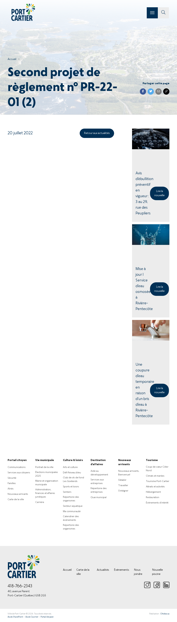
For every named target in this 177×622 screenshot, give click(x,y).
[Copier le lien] (166, 91)
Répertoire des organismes (71, 499)
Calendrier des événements (71, 518)
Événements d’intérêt (157, 503)
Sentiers (67, 492)
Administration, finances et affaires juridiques (45, 493)
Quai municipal (98, 497)
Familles (12, 483)
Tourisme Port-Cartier (157, 481)
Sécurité (12, 478)
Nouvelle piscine (157, 572)
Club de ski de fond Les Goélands (73, 479)
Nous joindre (138, 572)
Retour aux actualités (97, 133)
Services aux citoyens (19, 473)
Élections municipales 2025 (46, 474)
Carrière (39, 502)
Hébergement (153, 492)
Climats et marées (155, 476)
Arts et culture (70, 467)
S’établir (122, 480)
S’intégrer (123, 491)
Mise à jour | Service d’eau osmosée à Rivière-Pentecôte (143, 289)
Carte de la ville (16, 499)
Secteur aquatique (72, 506)
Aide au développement (99, 473)
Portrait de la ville (44, 467)
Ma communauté (72, 511)
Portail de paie (47, 617)
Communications (17, 467)
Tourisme (152, 460)
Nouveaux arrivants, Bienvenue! (128, 473)
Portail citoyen (17, 460)
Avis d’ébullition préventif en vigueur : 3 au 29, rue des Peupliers (143, 193)
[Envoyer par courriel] (158, 91)
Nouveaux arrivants (18, 494)
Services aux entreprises (97, 482)
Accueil (12, 59)
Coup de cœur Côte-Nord (157, 469)
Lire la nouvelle (159, 193)
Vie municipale (44, 460)
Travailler (123, 485)
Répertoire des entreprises (99, 490)
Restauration (152, 497)
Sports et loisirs (71, 487)
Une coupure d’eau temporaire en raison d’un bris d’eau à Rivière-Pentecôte (143, 390)
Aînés (10, 489)
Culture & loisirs (73, 460)
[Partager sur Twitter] (151, 91)
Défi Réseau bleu (72, 473)
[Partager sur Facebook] (143, 91)
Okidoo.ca (164, 614)
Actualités (103, 570)
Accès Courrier (31, 617)
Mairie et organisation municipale (46, 483)
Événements (121, 570)
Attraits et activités (155, 487)
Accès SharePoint (15, 617)
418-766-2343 (20, 586)
